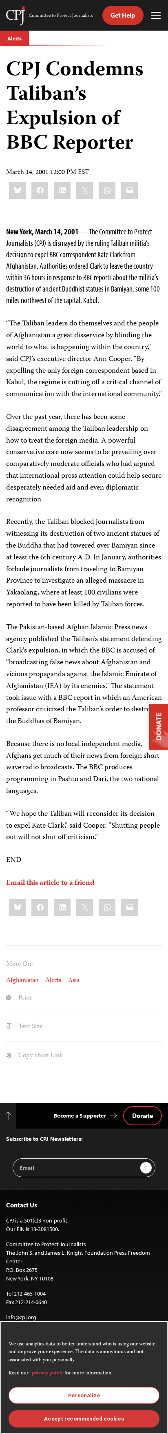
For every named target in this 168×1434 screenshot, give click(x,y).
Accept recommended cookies (84, 1419)
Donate (142, 1115)
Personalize (83, 1395)
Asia (74, 980)
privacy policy (47, 1373)
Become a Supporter (80, 1115)
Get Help (123, 15)
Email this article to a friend (50, 883)
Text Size (29, 1026)
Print (24, 998)
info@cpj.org (21, 1317)
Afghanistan (22, 980)
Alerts (14, 38)
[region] (84, 1377)
